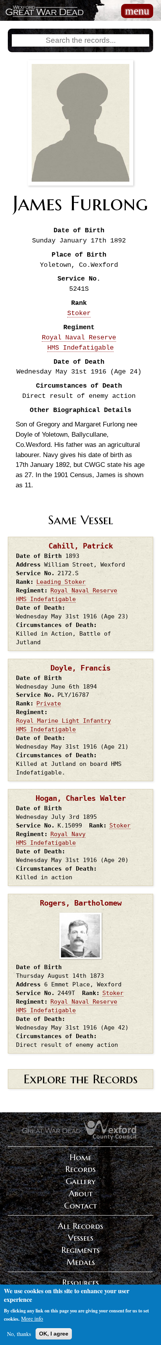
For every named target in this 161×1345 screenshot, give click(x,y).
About (81, 1193)
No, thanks (19, 1334)
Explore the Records (80, 1079)
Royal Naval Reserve (79, 337)
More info (32, 1318)
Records (80, 1169)
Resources (80, 1283)
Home (80, 1157)
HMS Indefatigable (80, 348)
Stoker (79, 313)
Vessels (80, 1238)
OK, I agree (53, 1333)
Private (48, 703)
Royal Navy (68, 834)
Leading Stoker (61, 581)
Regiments (80, 1250)
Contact (80, 1206)
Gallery (80, 1181)
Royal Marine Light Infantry (63, 720)
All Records (80, 1226)
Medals (80, 1262)
